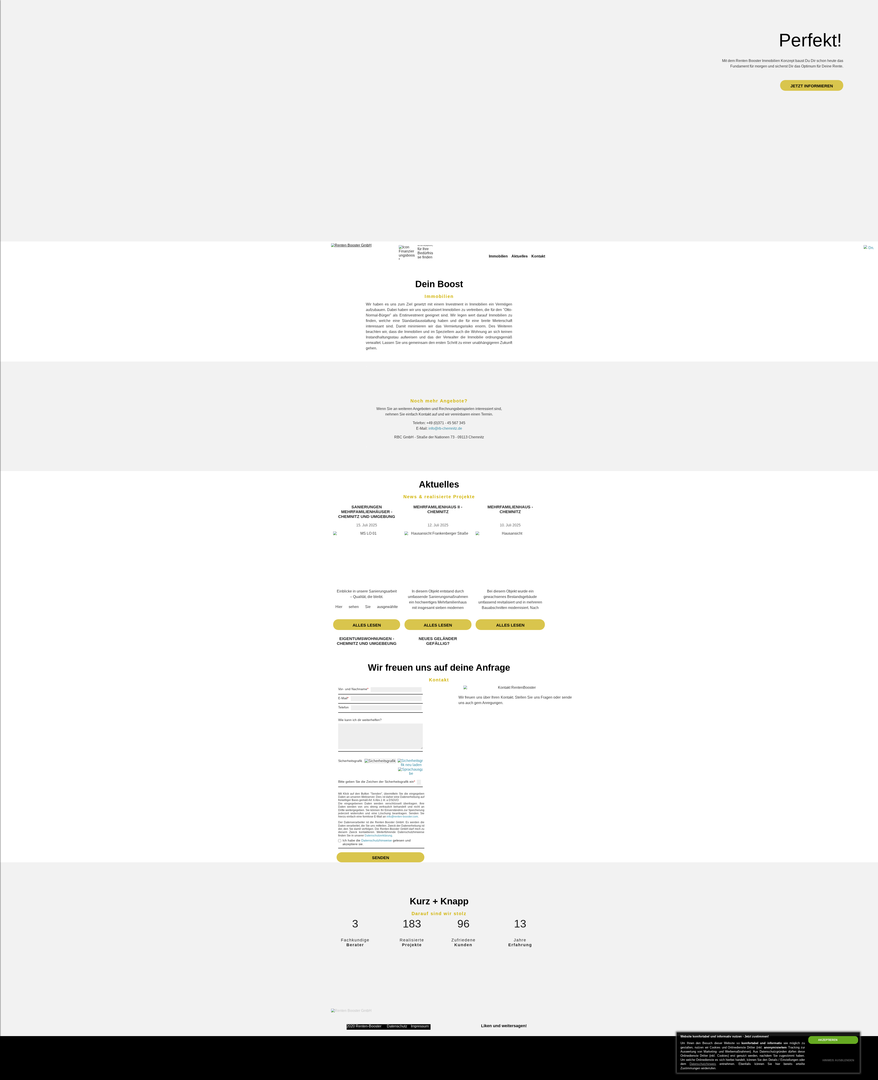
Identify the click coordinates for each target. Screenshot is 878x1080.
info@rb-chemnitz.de (445, 428)
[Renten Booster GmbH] (351, 245)
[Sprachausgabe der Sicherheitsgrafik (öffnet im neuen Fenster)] (400, 771)
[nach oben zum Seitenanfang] (853, 851)
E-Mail (343, 698)
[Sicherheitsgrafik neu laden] (400, 763)
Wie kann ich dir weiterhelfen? (360, 720)
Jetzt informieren (811, 86)
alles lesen (367, 625)
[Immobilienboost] (425, 252)
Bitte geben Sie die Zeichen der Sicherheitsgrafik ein (376, 781)
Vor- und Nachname (353, 689)
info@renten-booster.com (402, 816)
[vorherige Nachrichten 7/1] (431, 643)
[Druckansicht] (869, 250)
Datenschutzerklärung (378, 835)
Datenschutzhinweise (376, 840)
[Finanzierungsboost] (406, 252)
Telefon (343, 707)
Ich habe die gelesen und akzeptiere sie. (377, 842)
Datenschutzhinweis (703, 1064)
